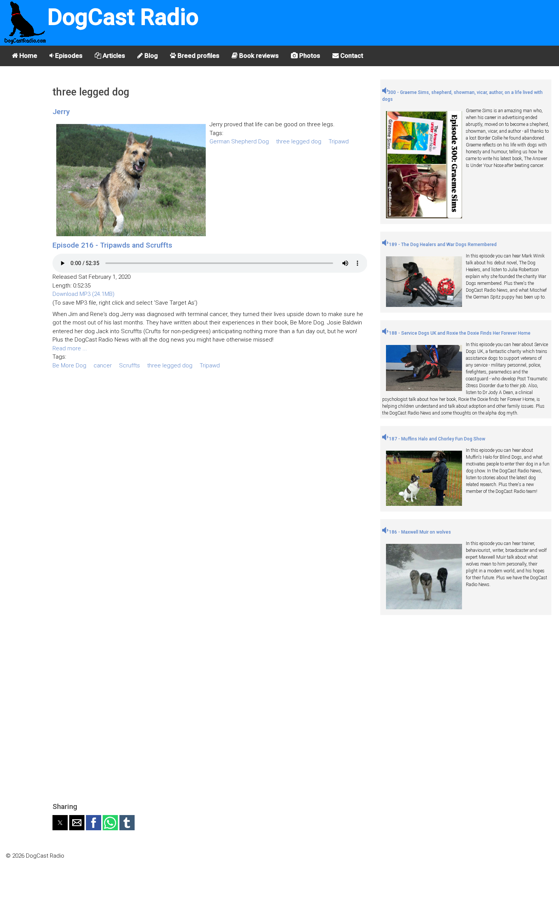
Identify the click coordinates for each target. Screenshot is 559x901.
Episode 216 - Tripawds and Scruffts (112, 245)
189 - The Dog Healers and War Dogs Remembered (442, 244)
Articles (113, 55)
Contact (351, 55)
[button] (60, 822)
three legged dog (298, 141)
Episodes (68, 55)
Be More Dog (69, 365)
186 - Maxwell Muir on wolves (419, 532)
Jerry (61, 111)
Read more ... (69, 348)
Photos (309, 55)
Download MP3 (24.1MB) (83, 294)
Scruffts (129, 365)
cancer (103, 365)
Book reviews (258, 55)
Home (27, 55)
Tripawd (339, 141)
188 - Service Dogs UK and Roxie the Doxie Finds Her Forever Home (459, 333)
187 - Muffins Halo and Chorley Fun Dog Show (436, 439)
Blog (150, 55)
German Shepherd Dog (239, 141)
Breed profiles (197, 55)
